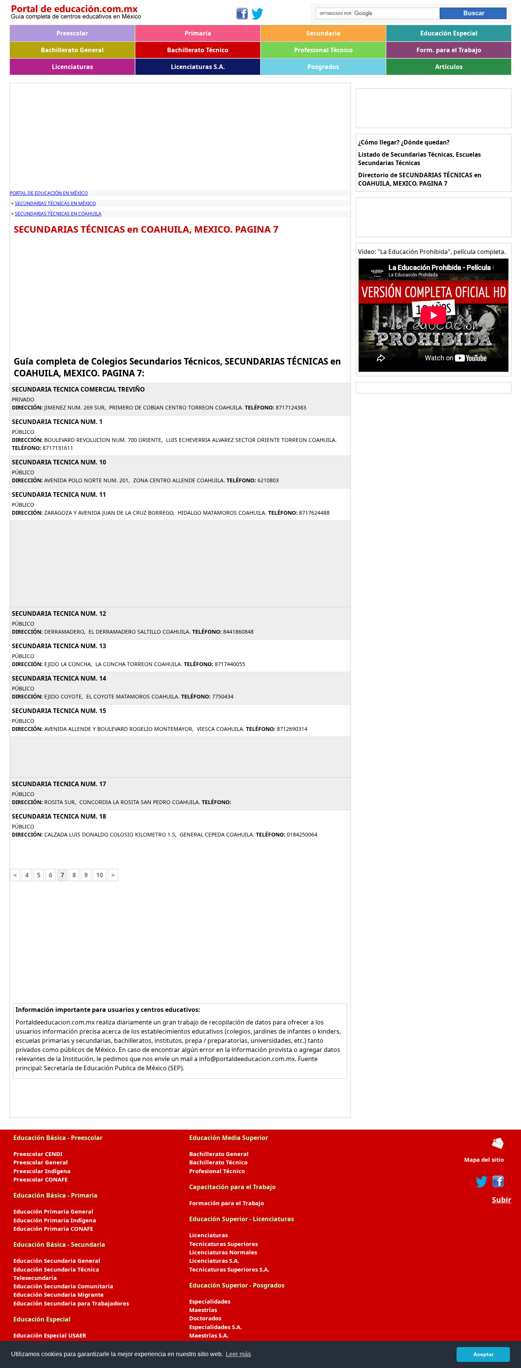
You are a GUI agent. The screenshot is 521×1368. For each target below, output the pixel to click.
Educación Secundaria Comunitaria (63, 1286)
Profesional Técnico (323, 50)
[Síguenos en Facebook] (241, 14)
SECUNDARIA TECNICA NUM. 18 (59, 816)
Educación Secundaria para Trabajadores (71, 1303)
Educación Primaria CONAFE (53, 1228)
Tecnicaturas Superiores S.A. (229, 1269)
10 (99, 875)
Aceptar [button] (483, 1354)
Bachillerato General (72, 50)
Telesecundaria (35, 1277)
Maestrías (203, 1309)
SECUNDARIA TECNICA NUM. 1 (57, 421)
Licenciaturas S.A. (198, 67)
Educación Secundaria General (56, 1260)
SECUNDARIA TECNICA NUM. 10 (59, 462)
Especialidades (209, 1301)
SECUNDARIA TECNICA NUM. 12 (59, 613)
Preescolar (72, 33)
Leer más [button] (238, 1354)
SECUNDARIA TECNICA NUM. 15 (59, 710)
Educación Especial (449, 33)
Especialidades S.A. (215, 1327)
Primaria (198, 33)
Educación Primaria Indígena (54, 1220)
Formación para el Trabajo (226, 1203)
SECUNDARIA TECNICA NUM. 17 (59, 784)
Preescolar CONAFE (40, 1179)
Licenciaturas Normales (223, 1252)
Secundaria (323, 33)
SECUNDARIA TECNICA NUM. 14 (59, 678)
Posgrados (323, 67)
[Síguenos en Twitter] (257, 14)
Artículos (449, 67)
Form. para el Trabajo (448, 50)
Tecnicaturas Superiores (223, 1244)
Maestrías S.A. (208, 1335)
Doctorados (205, 1318)
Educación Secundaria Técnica (56, 1269)
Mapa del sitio (484, 1159)
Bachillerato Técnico (197, 50)
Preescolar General (40, 1162)
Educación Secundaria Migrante (58, 1294)
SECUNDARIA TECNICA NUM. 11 (59, 494)
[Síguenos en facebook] (497, 1181)
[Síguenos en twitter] (481, 1181)
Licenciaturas (72, 67)
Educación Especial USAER (49, 1335)
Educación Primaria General (53, 1211)
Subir (501, 1199)
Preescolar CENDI (38, 1154)
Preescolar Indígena (42, 1171)
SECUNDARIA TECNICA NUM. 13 (59, 646)
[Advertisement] (180, 136)
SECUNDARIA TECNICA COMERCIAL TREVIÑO (78, 389)
